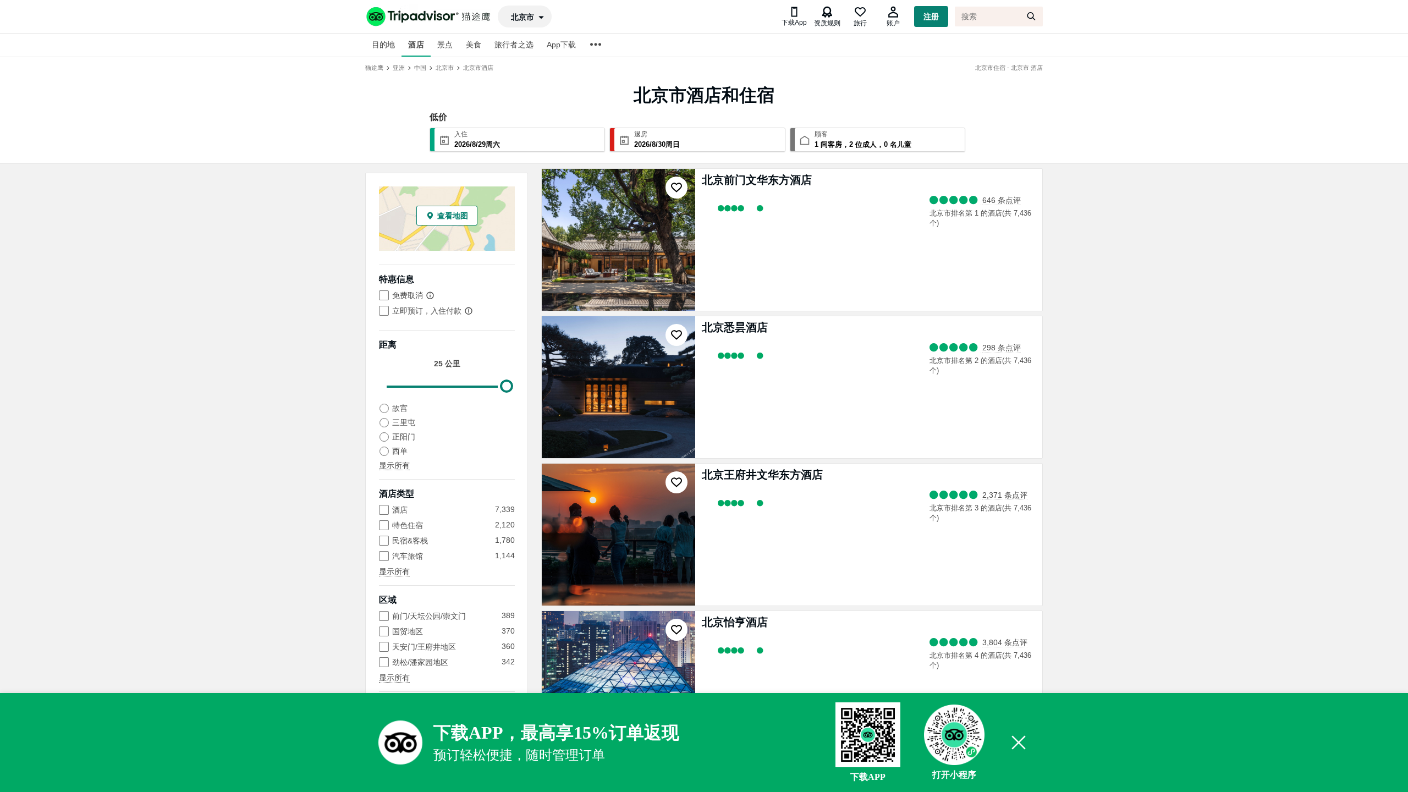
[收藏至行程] (677, 188)
